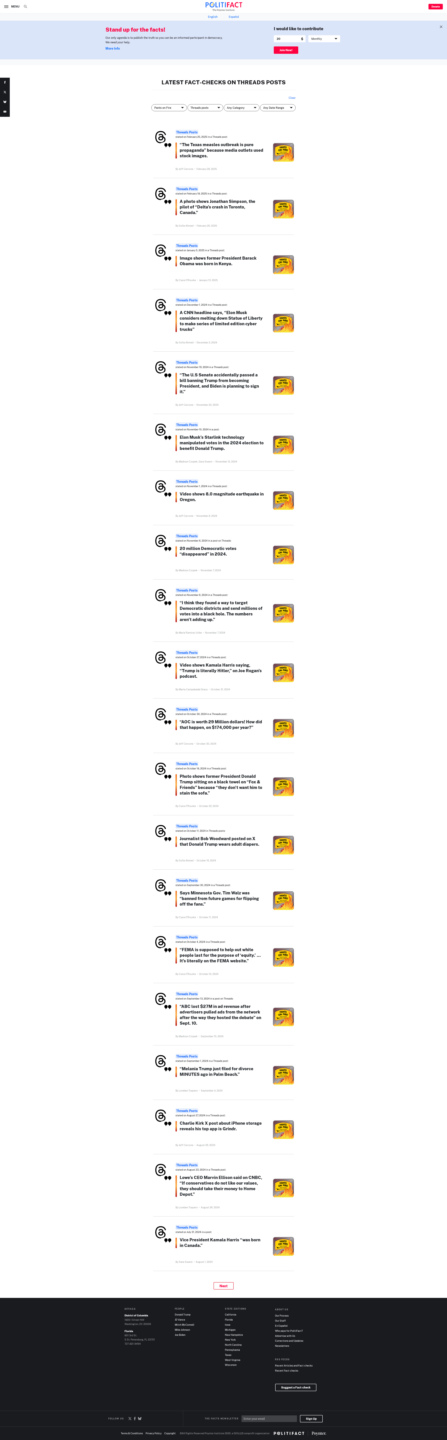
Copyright (170, 1433)
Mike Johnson (182, 1329)
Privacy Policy (154, 1433)
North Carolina (233, 1344)
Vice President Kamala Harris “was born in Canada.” (220, 1242)
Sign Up (311, 1418)
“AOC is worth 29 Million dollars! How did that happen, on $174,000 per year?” (221, 724)
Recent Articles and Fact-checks (294, 1365)
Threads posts (187, 132)
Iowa (227, 1324)
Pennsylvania (232, 1350)
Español (234, 17)
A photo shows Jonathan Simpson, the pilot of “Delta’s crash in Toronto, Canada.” (217, 207)
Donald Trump (182, 1314)
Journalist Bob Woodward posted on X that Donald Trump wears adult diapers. (219, 841)
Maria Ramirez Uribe (190, 632)
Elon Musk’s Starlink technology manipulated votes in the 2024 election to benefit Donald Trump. (222, 443)
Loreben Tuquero (188, 1090)
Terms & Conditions (132, 1433)
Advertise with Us (285, 1336)
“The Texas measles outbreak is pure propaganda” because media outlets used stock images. (221, 150)
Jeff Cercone (186, 168)
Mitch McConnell (184, 1324)
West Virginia (232, 1360)
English (213, 17)
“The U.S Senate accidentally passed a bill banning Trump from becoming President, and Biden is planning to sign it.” (219, 383)
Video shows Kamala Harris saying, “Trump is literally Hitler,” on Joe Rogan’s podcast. (221, 670)
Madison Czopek (188, 570)
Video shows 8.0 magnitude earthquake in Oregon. (222, 496)
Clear (292, 98)
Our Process (282, 1315)
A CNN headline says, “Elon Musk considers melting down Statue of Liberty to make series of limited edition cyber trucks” (221, 321)
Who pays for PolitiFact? (289, 1330)
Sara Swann (205, 461)
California (230, 1314)
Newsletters (282, 1346)
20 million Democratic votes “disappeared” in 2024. (208, 551)
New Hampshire (234, 1335)
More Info (112, 48)
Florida (229, 1319)
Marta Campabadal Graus (193, 689)
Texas (228, 1355)
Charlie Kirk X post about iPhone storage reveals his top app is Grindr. (221, 1126)
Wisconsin (231, 1365)
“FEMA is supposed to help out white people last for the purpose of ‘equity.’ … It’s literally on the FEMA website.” (220, 955)
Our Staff (280, 1320)
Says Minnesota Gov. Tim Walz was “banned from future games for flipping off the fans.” (219, 898)
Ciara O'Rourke (187, 280)
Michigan (230, 1329)
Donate (435, 6)
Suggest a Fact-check (295, 1387)
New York (230, 1339)
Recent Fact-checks (286, 1370)
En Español (281, 1325)
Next (223, 1286)
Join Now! (286, 50)
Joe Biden (180, 1335)
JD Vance (180, 1319)
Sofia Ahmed (186, 225)
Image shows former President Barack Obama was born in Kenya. (218, 260)
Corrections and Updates (289, 1340)
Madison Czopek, (189, 461)
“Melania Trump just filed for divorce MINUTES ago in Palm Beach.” (216, 1071)
